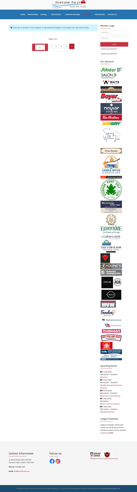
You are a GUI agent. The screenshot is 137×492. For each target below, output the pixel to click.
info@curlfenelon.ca (21, 471)
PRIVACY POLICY (96, 459)
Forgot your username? (109, 49)
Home (22, 14)
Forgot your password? (109, 54)
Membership (33, 14)
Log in (114, 44)
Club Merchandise (72, 14)
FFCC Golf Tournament (110, 404)
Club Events (56, 14)
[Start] (40, 47)
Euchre (104, 377)
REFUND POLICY (111, 459)
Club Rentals (100, 14)
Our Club (86, 14)
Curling (43, 14)
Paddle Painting (108, 412)
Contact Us (112, 14)
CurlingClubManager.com (110, 488)
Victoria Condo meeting (111, 396)
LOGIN (110, 433)
